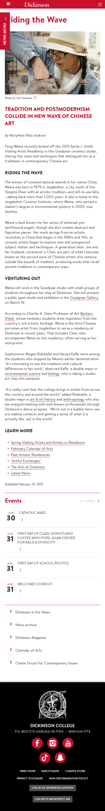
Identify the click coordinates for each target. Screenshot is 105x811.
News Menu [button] (4, 33)
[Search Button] (99, 5)
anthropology (73, 399)
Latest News (21, 473)
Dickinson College (36, 4)
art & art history (43, 399)
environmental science (23, 373)
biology (54, 373)
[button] (37, 743)
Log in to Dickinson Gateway (53, 788)
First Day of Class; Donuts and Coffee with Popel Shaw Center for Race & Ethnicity (46, 538)
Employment (50, 771)
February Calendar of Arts (32, 448)
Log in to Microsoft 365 (52, 799)
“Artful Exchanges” (26, 460)
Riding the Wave (36, 19)
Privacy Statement (30, 778)
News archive (26, 624)
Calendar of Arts (28, 650)
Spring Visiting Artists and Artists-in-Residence (48, 442)
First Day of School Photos (43, 563)
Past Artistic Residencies (30, 454)
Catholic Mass (32, 512)
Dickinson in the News (32, 612)
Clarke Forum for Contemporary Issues (46, 663)
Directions (27, 771)
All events (88, 501)
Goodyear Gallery (84, 297)
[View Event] (51, 519)
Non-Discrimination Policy (68, 778)
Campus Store (75, 771)
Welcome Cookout (35, 584)
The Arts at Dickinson (28, 467)
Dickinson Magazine (30, 637)
